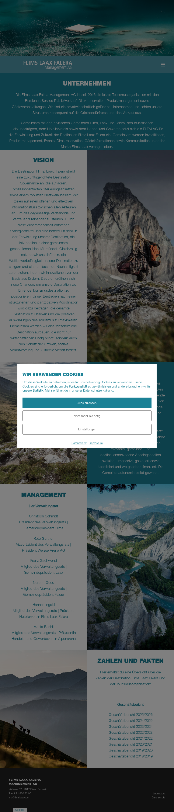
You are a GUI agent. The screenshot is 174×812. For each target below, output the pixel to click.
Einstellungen (87, 429)
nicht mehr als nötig (87, 416)
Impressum (96, 442)
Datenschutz (79, 442)
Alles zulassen (87, 403)
